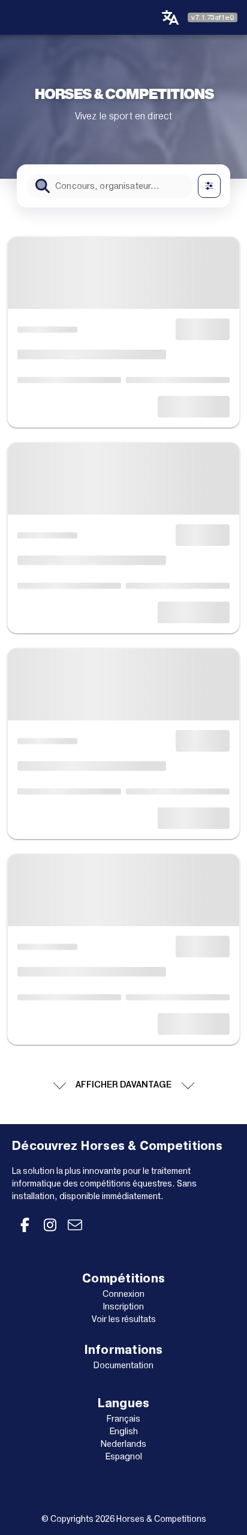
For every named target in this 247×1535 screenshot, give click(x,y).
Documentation (123, 1365)
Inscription (123, 1306)
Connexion (123, 1294)
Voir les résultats (124, 1319)
